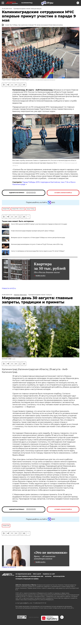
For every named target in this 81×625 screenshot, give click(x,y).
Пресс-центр (37, 574)
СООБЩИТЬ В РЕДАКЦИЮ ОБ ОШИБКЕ (27, 579)
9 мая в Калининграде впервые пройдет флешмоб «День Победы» (32, 231)
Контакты (48, 576)
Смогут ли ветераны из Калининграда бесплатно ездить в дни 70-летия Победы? (38, 251)
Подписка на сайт (49, 574)
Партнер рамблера (34, 617)
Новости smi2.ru (9, 288)
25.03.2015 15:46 (7, 8)
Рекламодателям (59, 576)
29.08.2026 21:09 (7, 294)
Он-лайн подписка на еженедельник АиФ (29, 576)
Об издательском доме (23, 574)
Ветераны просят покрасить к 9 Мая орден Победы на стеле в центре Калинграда (38, 237)
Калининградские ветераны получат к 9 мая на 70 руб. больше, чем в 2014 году (37, 244)
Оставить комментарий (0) (63, 192)
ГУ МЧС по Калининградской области (42, 79)
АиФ (13, 358)
